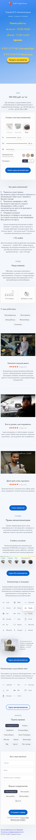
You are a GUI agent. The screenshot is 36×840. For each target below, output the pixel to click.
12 (18, 137)
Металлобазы (24, 320)
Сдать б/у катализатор (18, 573)
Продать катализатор (18, 60)
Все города (26, 744)
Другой (18, 801)
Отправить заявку (18, 812)
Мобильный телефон (12, 778)
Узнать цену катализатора (18, 170)
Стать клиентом (18, 508)
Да (25, 161)
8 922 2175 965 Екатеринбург (18, 48)
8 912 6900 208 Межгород (18, 54)
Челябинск (10, 730)
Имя (5, 770)
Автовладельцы (10, 315)
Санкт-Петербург (24, 735)
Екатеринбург (23, 730)
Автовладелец (11, 791)
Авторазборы (10, 320)
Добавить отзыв (26, 298)
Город (6, 763)
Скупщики (18, 324)
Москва (6, 739)
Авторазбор (10, 796)
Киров (16, 739)
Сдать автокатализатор (18, 660)
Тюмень (25, 725)
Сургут (15, 744)
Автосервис (24, 791)
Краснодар (27, 739)
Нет (31, 161)
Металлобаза (24, 796)
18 (29, 143)
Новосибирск (9, 735)
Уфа (7, 744)
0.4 (11, 149)
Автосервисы (25, 315)
